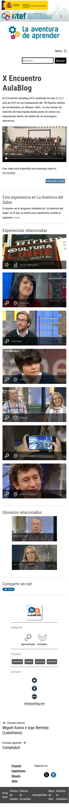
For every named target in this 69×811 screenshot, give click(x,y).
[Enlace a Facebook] (53, 774)
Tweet (10, 589)
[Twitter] (34, 682)
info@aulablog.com (34, 703)
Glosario (16, 776)
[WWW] (34, 699)
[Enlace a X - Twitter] (46, 774)
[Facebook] (34, 691)
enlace (16, 217)
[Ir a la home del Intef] (27, 16)
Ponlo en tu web (55, 181)
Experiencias (18, 770)
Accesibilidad (39, 795)
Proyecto (16, 766)
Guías (15, 781)
